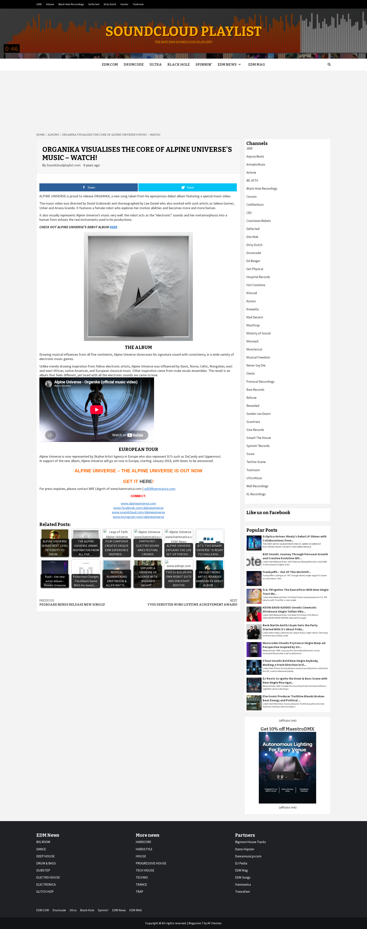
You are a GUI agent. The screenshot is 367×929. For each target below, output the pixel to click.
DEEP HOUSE (45, 856)
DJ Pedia (241, 863)
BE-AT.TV (252, 180)
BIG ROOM (43, 842)
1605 (39, 4)
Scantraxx (253, 422)
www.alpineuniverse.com (138, 503)
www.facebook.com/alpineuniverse (138, 508)
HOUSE (141, 856)
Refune (251, 398)
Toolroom (138, 4)
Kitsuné (251, 293)
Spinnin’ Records (258, 446)
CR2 (249, 213)
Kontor (124, 4)
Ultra (155, 64)
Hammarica (243, 884)
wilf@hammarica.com (159, 488)
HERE (113, 227)
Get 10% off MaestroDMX (287, 729)
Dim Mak (252, 237)
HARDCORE (143, 842)
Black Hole (178, 64)
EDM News (227, 64)
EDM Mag (241, 870)
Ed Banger (253, 261)
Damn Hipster (244, 849)
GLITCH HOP (45, 891)
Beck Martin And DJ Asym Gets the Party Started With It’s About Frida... (290, 627)
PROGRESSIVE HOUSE (151, 863)
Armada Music (256, 164)
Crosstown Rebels (258, 221)
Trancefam (242, 891)
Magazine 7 (195, 923)
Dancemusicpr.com (248, 856)
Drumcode (134, 64)
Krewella (252, 309)
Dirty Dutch (110, 4)
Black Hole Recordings (71, 4)
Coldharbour (255, 204)
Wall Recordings (257, 486)
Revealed (252, 406)
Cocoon (251, 196)
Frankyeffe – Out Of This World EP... (287, 572)
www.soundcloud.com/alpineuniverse (138, 512)
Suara (250, 454)
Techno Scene (256, 462)
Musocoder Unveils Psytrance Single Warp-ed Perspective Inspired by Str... (294, 645)
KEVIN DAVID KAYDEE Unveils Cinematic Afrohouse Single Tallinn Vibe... (290, 609)
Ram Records (255, 390)
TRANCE (141, 884)
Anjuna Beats (255, 156)
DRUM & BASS (46, 863)
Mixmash (252, 341)
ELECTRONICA (46, 884)
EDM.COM (110, 64)
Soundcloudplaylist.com (64, 165)
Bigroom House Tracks (250, 842)
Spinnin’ (204, 64)
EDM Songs (242, 877)
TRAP (139, 891)
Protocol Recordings (260, 382)
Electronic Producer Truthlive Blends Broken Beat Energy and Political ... (293, 698)
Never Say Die (256, 365)
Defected (94, 4)
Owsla (250, 373)
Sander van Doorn (258, 414)
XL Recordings (256, 494)
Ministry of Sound (258, 333)
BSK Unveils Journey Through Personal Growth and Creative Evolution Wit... (295, 556)
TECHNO (142, 877)
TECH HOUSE (145, 870)
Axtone (50, 4)
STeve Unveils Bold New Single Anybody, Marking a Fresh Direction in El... (290, 663)
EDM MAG (256, 64)
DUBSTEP (43, 870)
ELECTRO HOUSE (48, 877)
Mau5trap (253, 325)
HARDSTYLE (144, 849)
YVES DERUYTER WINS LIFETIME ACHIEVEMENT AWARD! (192, 602)
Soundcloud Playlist (183, 31)
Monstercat (254, 349)
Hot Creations (255, 285)
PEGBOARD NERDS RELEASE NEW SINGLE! (72, 602)
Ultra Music (254, 478)
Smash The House (258, 438)
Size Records (255, 430)
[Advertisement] (183, 99)
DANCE (41, 849)
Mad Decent (254, 317)
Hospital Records (258, 277)
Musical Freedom (258, 357)
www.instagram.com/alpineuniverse (138, 517)
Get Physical (254, 269)
